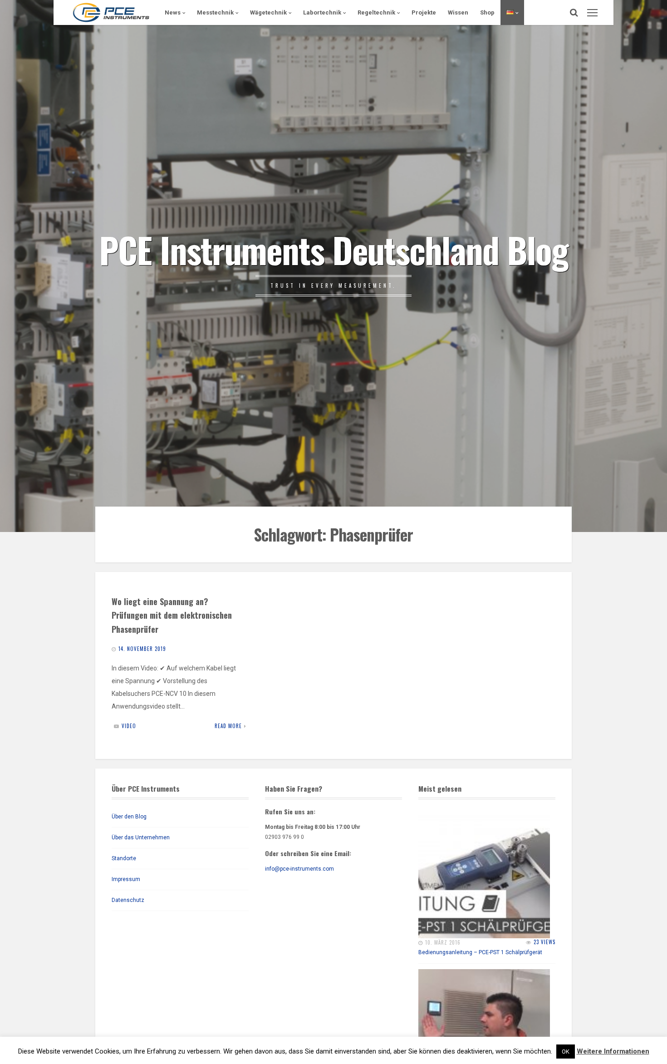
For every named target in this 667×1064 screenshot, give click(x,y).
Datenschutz (128, 900)
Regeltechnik (376, 12)
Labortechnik (322, 12)
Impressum (126, 879)
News (173, 12)
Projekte (424, 12)
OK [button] (565, 1051)
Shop (487, 12)
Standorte (124, 858)
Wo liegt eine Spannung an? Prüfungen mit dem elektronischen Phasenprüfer (172, 615)
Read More (228, 725)
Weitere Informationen (613, 1051)
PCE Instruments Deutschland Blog (333, 249)
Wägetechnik (268, 12)
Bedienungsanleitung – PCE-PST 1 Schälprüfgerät (480, 952)
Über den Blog (129, 816)
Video (129, 725)
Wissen (458, 12)
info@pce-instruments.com (299, 869)
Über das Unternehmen (141, 837)
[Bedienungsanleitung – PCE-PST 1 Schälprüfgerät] (484, 872)
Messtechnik (215, 12)
